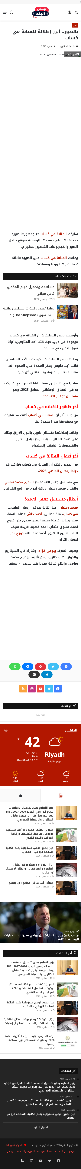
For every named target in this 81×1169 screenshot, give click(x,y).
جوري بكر (17, 533)
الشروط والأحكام (26, 1151)
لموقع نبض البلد (12, 1145)
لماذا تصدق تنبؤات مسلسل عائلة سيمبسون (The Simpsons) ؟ (28, 311)
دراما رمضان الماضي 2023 (58, 471)
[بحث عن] (76, 13)
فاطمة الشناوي (67, 46)
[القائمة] (5, 13)
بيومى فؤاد (47, 551)
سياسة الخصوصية (46, 1151)
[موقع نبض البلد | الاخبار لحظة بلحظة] (40, 12)
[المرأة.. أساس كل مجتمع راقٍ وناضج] (66, 888)
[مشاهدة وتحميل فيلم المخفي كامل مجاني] (67, 290)
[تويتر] (53, 666)
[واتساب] (15, 666)
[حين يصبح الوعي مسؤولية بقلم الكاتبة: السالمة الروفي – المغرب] (66, 853)
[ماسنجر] (27, 666)
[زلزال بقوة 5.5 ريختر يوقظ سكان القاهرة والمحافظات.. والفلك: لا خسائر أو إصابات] (66, 870)
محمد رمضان (69, 507)
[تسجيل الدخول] (70, 13)
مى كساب (70, 514)
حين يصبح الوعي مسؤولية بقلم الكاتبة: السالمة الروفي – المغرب (29, 849)
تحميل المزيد (40, 1127)
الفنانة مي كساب (53, 234)
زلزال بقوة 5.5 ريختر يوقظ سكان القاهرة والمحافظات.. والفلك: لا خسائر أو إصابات (29, 868)
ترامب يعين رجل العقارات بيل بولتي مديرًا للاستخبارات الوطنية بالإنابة (41, 937)
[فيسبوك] (66, 666)
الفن (75, 25)
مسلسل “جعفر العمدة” (60, 396)
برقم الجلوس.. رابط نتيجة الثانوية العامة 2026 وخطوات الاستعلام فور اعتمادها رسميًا (29, 1040)
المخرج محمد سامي (19, 482)
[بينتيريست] (40, 666)
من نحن (10, 1151)
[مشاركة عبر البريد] (34, 674)
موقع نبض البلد (66, 1151)
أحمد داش (34, 514)
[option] (40, 922)
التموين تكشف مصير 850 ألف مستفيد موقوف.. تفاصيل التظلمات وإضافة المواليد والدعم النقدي (29, 833)
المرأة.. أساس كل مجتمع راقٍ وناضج (31, 882)
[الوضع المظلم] (11, 13)
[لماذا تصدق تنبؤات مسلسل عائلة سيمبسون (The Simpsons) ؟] (67, 312)
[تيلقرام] (47, 674)
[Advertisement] (40, 106)
